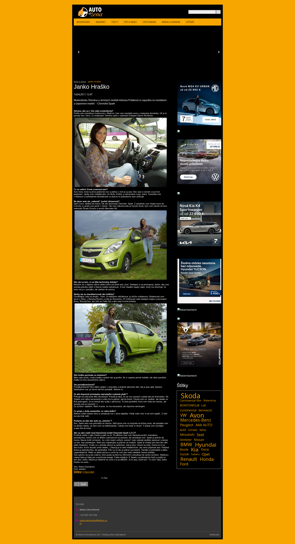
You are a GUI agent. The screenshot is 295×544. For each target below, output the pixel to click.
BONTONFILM (189, 405)
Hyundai (205, 444)
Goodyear (186, 439)
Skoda (190, 395)
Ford (184, 464)
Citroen (192, 430)
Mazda (184, 449)
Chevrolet (88, 472)
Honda (207, 459)
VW (183, 415)
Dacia (205, 449)
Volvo (202, 430)
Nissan (199, 439)
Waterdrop (209, 400)
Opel (206, 454)
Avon (197, 415)
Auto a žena (80, 81)
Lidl (203, 405)
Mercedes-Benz (195, 420)
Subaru (195, 454)
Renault (188, 459)
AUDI (183, 430)
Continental (188, 410)
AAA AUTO (204, 425)
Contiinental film (190, 400)
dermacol (205, 410)
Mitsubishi (187, 434)
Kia (195, 449)
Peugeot (186, 425)
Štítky (77, 471)
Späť (83, 484)
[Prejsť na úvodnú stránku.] (91, 15)
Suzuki (184, 454)
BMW (186, 444)
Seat (200, 434)
